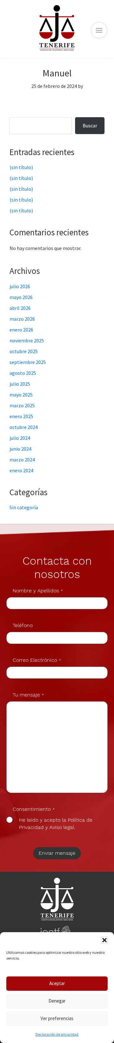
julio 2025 (20, 384)
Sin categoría (24, 507)
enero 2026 (21, 329)
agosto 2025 (23, 373)
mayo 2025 (21, 394)
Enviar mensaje (57, 853)
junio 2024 (20, 449)
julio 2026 (20, 286)
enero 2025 (21, 416)
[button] (104, 940)
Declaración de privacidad (57, 1034)
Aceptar (57, 983)
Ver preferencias (57, 1018)
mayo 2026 (21, 297)
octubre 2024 (24, 427)
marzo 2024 (22, 459)
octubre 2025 (24, 351)
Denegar (57, 1001)
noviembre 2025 (27, 340)
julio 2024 (20, 438)
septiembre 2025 (28, 362)
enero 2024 (21, 470)
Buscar (24, 113)
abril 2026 (20, 308)
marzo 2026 (22, 319)
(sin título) (21, 167)
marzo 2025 (22, 405)
